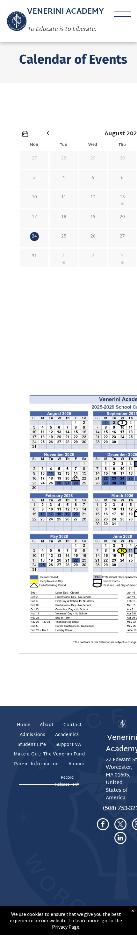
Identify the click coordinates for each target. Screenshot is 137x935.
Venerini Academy (65, 12)
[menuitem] (23, 725)
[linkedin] (120, 839)
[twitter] (120, 825)
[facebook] (103, 825)
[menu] (122, 16)
